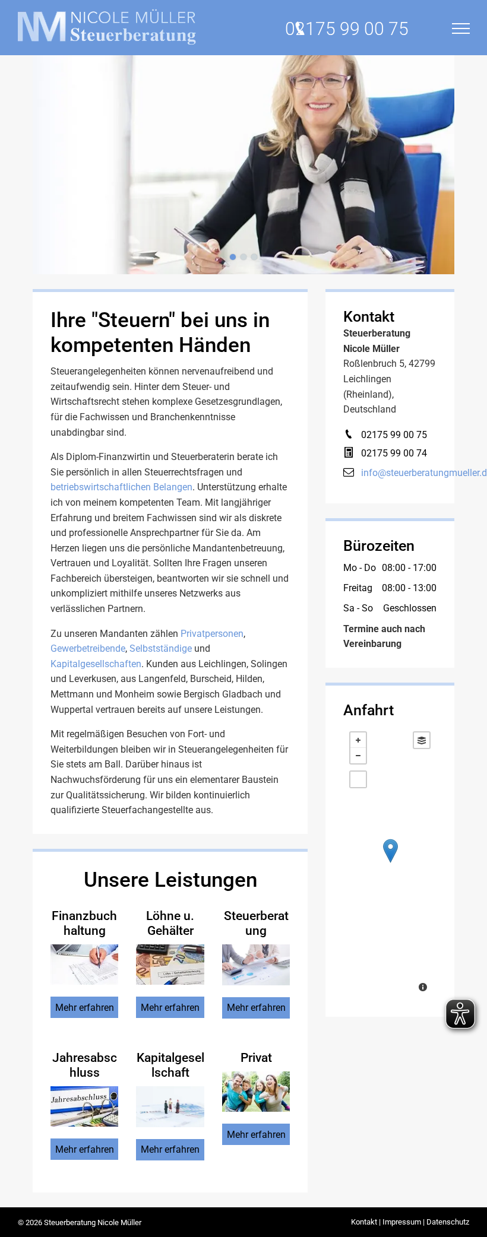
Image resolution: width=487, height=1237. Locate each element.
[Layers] (421, 740)
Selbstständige (160, 648)
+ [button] (358, 740)
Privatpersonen (212, 633)
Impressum (401, 1221)
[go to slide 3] (254, 257)
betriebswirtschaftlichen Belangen (121, 487)
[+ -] (390, 863)
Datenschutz (447, 1221)
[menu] (460, 28)
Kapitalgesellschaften (95, 664)
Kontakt (364, 1221)
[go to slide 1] (233, 257)
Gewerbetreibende (87, 648)
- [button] (358, 755)
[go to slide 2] (243, 257)
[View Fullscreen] (358, 779)
